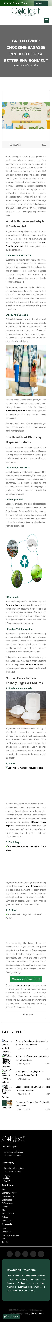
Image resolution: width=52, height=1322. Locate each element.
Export (5, 1207)
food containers (14, 605)
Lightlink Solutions (35, 1313)
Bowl (4, 1228)
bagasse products (23, 985)
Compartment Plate (10, 1235)
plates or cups (32, 664)
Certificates (7, 1200)
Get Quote (40, 3)
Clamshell (6, 1232)
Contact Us (6, 1220)
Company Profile (9, 1193)
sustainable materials (16, 411)
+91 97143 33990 (12, 1172)
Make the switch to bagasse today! (26, 979)
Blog (35, 65)
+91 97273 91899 (12, 1155)
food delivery (31, 886)
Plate (4, 1239)
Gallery (5, 1217)
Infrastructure (8, 1196)
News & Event (8, 1213)
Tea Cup (5, 1242)
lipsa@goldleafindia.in (14, 1168)
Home (16, 65)
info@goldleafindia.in (13, 1152)
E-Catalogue (7, 1203)
